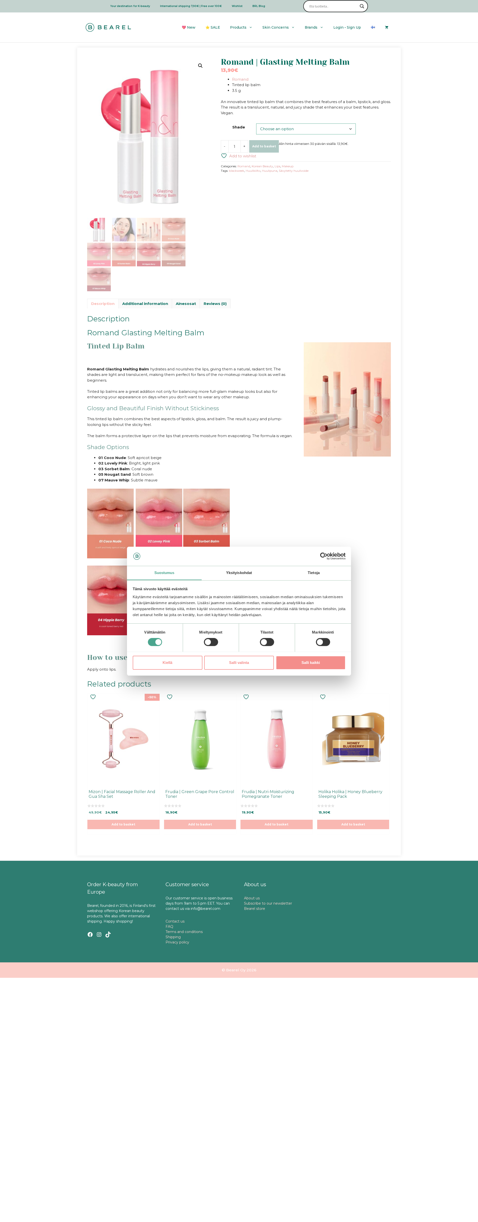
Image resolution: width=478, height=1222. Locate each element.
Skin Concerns (275, 27)
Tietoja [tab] (314, 573)
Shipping (173, 937)
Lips (277, 166)
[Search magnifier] (361, 6)
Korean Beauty (262, 166)
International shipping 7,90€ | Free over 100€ (191, 6)
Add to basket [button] (123, 824)
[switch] (211, 642)
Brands (311, 27)
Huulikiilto (253, 171)
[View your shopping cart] (386, 27)
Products (238, 27)
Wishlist (237, 6)
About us (252, 898)
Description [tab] (103, 303)
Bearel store (254, 908)
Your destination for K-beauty (130, 6)
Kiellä (167, 662)
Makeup (288, 166)
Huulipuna (269, 171)
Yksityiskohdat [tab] (239, 573)
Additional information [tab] (145, 303)
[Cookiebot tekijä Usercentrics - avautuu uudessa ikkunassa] (324, 556)
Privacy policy (177, 942)
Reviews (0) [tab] (215, 303)
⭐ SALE (212, 27)
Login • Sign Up (347, 27)
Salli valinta (239, 662)
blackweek (236, 171)
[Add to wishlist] (93, 697)
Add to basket (264, 146)
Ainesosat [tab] (186, 303)
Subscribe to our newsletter (268, 903)
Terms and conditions (184, 932)
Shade (238, 127)
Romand (240, 79)
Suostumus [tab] (164, 573)
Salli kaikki (310, 662)
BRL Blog (258, 6)
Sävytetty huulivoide (293, 171)
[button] (200, 65)
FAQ (169, 926)
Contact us (175, 921)
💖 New (188, 27)
